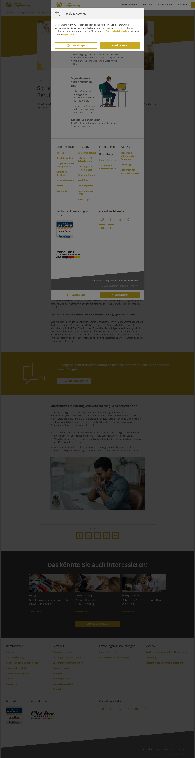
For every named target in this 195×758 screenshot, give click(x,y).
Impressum (68, 34)
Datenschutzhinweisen (117, 31)
